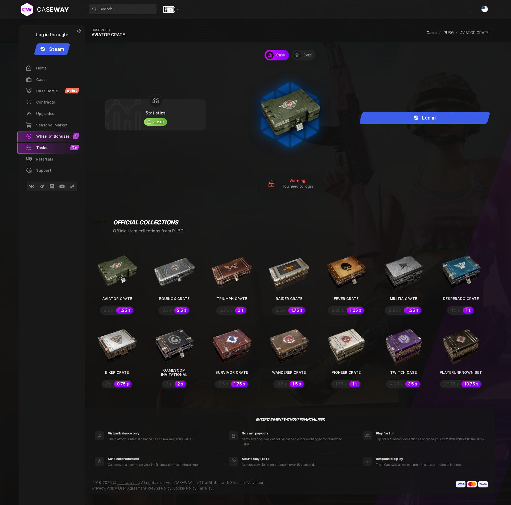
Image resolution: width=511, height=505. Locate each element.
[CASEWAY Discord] (52, 186)
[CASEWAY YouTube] (62, 186)
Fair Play (205, 488)
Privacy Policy (104, 488)
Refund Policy (159, 488)
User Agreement (132, 488)
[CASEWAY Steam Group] (72, 186)
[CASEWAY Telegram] (42, 186)
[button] (51, 148)
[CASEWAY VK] (32, 186)
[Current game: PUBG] (170, 9)
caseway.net (128, 483)
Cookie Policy (185, 488)
